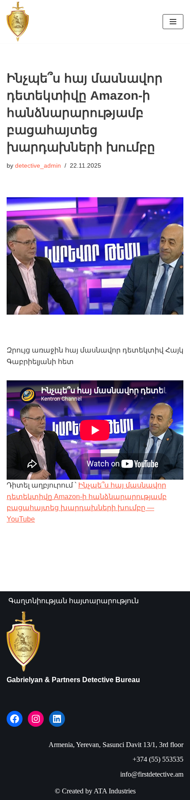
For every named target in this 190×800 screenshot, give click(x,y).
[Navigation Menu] (173, 21)
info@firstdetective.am (151, 774)
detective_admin (38, 165)
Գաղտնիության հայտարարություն (73, 601)
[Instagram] (36, 719)
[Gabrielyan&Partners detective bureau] (18, 21)
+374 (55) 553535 (158, 759)
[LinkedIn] (57, 719)
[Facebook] (15, 719)
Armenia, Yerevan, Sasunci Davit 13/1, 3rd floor (116, 744)
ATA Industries (115, 791)
